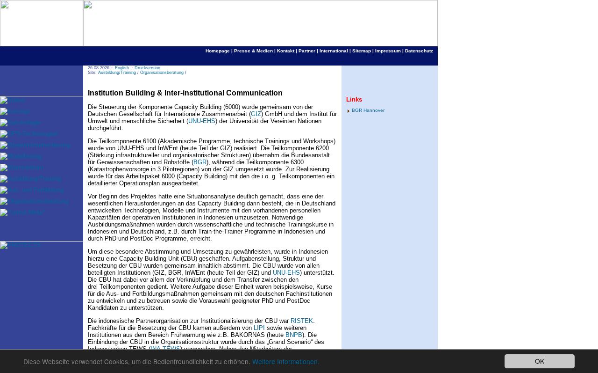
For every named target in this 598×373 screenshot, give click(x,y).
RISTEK (302, 320)
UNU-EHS (201, 120)
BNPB (293, 334)
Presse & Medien (253, 50)
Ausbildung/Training (117, 72)
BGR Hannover (368, 110)
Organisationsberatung (162, 72)
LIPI (260, 327)
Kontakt (285, 50)
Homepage (218, 50)
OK (539, 361)
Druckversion (147, 68)
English (122, 68)
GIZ (256, 113)
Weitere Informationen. (286, 361)
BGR (199, 162)
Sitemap (361, 50)
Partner (307, 50)
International (334, 50)
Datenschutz (419, 50)
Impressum (388, 50)
